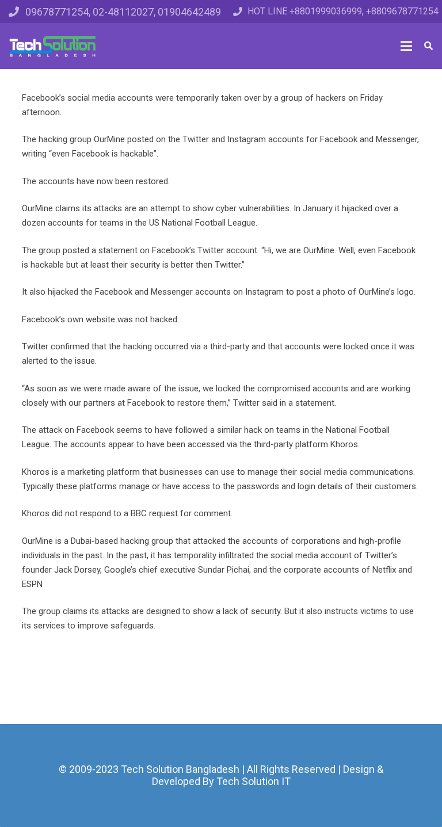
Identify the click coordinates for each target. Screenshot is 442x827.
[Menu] (406, 46)
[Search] (428, 46)
